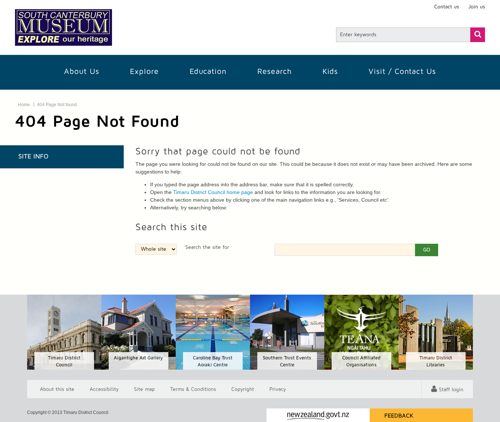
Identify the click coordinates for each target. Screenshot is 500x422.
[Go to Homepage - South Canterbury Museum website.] (63, 27)
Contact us (446, 7)
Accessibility (104, 389)
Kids (330, 71)
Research (274, 71)
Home (24, 104)
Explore (144, 71)
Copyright (242, 389)
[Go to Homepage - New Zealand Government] (318, 415)
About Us (81, 71)
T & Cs (193, 389)
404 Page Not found (57, 104)
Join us (477, 7)
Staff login (451, 389)
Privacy (277, 389)
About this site (57, 389)
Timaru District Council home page (213, 192)
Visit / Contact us (402, 71)
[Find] (477, 34)
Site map (144, 389)
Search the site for (207, 247)
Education (208, 71)
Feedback (399, 416)
